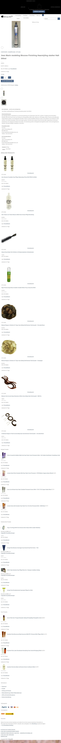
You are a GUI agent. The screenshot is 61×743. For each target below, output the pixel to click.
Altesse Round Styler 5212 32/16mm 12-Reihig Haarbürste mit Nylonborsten (17, 252)
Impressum (4, 686)
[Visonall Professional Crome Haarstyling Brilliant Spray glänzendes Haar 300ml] (4, 93)
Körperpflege (32, 15)
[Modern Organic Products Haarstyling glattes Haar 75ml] (4, 102)
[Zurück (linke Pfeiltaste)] (0, 742)
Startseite (4, 52)
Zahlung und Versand (6, 690)
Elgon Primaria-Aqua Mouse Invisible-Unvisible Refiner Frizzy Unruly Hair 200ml (18, 287)
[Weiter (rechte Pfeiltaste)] (1, 742)
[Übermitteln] (59, 19)
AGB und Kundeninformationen (8, 695)
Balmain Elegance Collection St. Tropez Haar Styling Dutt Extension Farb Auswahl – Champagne (22, 360)
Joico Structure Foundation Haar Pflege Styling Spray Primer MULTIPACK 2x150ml (19, 177)
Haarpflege (25, 15)
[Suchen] (43, 15)
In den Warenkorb (7, 81)
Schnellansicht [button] (30, 173)
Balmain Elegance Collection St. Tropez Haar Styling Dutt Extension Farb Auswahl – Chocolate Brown (23, 325)
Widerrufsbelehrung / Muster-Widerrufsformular (12, 692)
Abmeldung (34, 723)
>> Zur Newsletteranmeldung (7, 725)
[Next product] (2, 89)
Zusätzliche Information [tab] (14, 109)
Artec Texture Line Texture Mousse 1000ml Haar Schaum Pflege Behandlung (17, 214)
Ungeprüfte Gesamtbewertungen (8, 533)
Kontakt (3, 688)
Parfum (18, 18)
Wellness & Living (35, 22)
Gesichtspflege (18, 15)
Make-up (38, 15)
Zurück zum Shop (39, 11)
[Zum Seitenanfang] (58, 741)
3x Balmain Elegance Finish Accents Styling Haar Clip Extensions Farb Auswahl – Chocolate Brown (22, 433)
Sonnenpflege (26, 17)
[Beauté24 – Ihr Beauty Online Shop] (7, 16)
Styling (18, 52)
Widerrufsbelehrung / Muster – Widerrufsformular (16, 733)
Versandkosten (13, 68)
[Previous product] (2, 98)
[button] (23, 7)
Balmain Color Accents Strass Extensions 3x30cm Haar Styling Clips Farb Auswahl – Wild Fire (21, 396)
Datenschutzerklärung (6, 697)
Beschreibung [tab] (5, 109)
